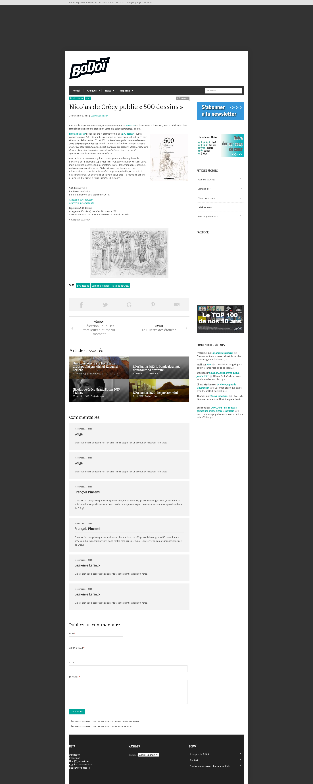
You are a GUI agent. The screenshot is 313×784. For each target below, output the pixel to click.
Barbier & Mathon (101, 286)
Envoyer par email (177, 304)
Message (74, 677)
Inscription (74, 755)
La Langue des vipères (222, 353)
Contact (194, 760)
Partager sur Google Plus (129, 304)
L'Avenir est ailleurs (219, 396)
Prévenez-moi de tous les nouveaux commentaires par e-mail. (106, 721)
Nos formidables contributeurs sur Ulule (210, 766)
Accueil (76, 90)
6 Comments (182, 98)
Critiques (90, 91)
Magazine (123, 91)
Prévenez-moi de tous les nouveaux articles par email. (102, 726)
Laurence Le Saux (99, 115)
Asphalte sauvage (206, 179)
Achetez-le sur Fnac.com (81, 200)
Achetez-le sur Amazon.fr (81, 203)
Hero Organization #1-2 (210, 216)
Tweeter (105, 304)
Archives (133, 755)
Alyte (209, 364)
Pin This (153, 304)
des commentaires (80, 764)
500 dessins (83, 286)
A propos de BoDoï (199, 754)
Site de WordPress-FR (79, 768)
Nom (72, 633)
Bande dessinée (76, 98)
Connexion (74, 758)
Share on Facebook (81, 304)
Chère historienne (206, 198)
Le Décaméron (205, 207)
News (106, 91)
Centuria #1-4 (204, 189)
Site (71, 662)
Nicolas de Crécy (77, 134)
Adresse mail (77, 648)
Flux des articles (79, 761)
